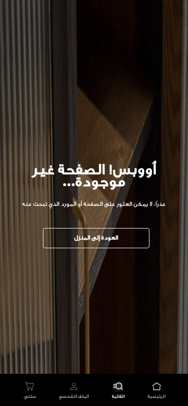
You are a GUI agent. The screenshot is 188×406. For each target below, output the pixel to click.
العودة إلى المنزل (96, 237)
